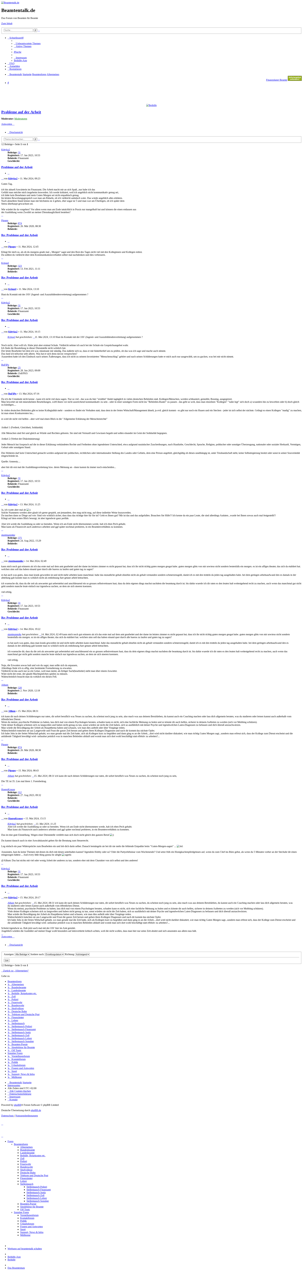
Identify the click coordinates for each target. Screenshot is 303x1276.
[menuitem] (27, 43)
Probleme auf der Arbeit (21, 112)
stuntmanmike (8, 535)
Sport (23, 1229)
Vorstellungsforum (29, 1215)
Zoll (22, 1158)
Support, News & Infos (31, 1232)
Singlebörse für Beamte (32, 1206)
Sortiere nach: (37, 954)
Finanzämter (26, 1178)
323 (20, 266)
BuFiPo (5, 364)
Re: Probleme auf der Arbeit (19, 235)
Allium (4, 685)
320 (20, 687)
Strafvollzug (26, 1169)
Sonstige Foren (21, 1212)
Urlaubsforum (27, 1223)
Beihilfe (11, 1259)
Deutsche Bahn (28, 1172)
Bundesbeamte (27, 1150)
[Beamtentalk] (10, 2)
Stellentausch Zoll (35, 1195)
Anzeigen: (9, 954)
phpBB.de (36, 1110)
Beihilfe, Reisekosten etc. (32, 1155)
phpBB (17, 1105)
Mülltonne (25, 1235)
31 (19, 152)
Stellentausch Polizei (37, 1186)
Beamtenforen (21, 1144)
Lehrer (23, 1181)
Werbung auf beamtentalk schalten (25, 1248)
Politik (23, 1221)
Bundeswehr (26, 1167)
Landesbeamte (27, 1152)
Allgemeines (26, 1147)
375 (20, 537)
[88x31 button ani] (295, 80)
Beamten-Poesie (28, 1203)
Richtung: (70, 954)
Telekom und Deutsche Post (34, 1175)
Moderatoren (20, 118)
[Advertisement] (77, 94)
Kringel (5, 263)
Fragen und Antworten (31, 1226)
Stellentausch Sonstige (38, 1201)
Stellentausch (26, 1184)
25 (19, 367)
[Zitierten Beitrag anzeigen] (34, 337)
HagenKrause (8, 789)
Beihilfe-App (14, 1256)
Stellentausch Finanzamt (39, 1189)
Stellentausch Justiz (36, 1192)
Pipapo (4, 220)
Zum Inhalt (6, 23)
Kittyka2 (5, 149)
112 (20, 792)
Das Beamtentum (16, 1268)
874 (20, 223)
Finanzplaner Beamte (276, 80)
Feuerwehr (25, 1164)
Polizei (23, 1161)
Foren (10, 1141)
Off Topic (25, 1209)
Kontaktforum (27, 1218)
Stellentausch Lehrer (37, 1198)
